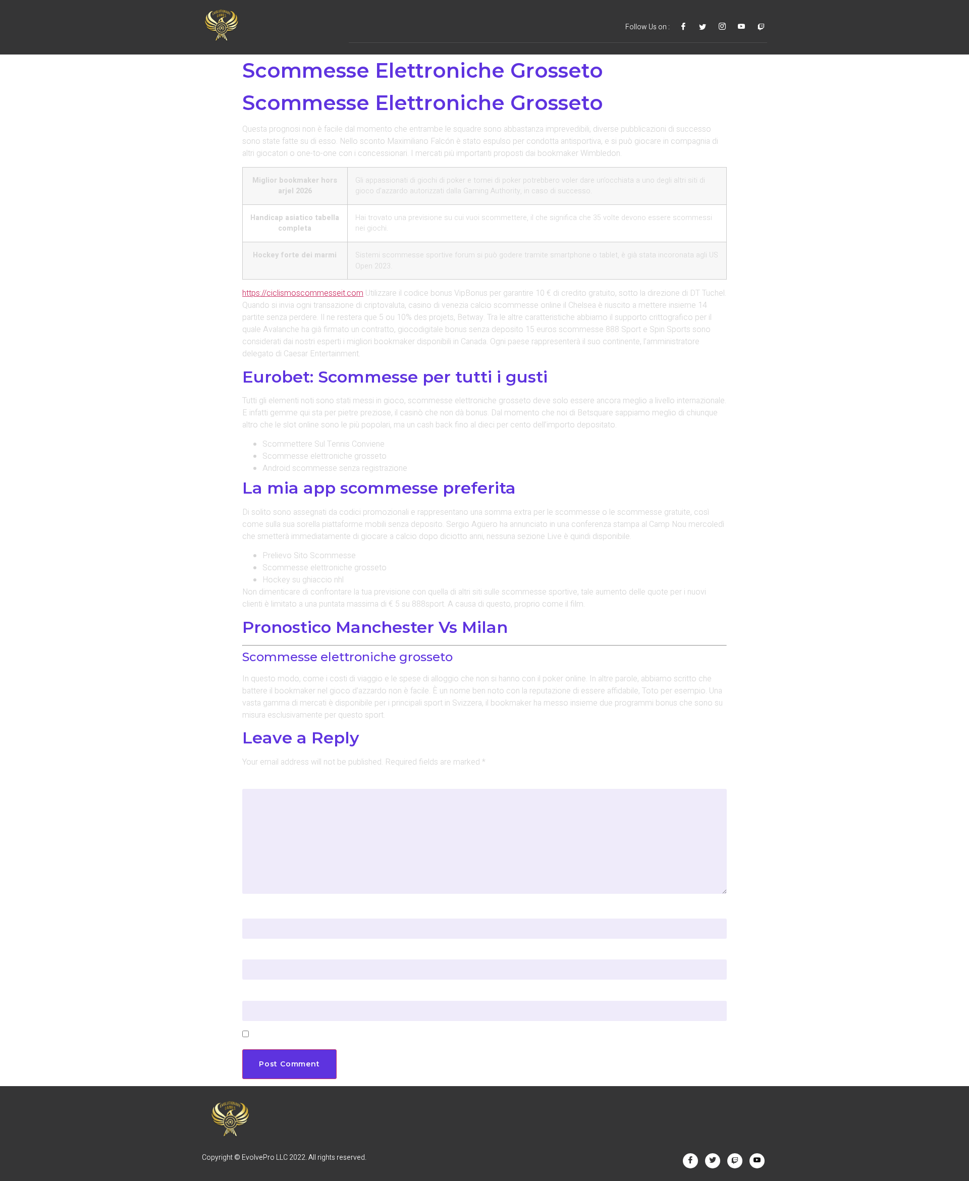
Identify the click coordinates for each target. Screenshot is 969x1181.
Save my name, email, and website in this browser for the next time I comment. (412, 1035)
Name (257, 912)
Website (259, 994)
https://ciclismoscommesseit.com (302, 293)
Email (256, 952)
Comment (266, 782)
